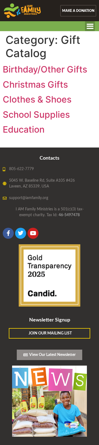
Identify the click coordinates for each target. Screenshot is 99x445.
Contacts (49, 158)
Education (24, 129)
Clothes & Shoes (37, 99)
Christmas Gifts (35, 84)
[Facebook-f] (8, 233)
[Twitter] (20, 233)
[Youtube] (33, 233)
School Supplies (36, 114)
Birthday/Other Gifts (45, 69)
